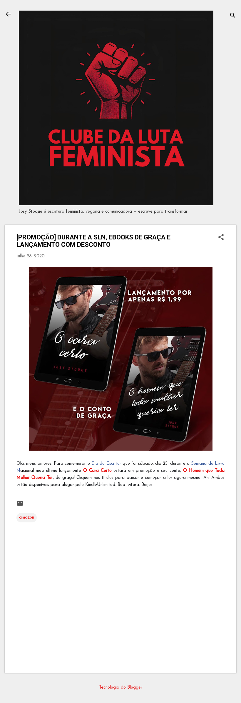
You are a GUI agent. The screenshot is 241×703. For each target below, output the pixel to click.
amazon (26, 517)
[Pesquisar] (232, 16)
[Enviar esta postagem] (20, 506)
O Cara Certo (97, 471)
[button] (221, 238)
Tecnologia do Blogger (120, 687)
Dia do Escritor (106, 464)
